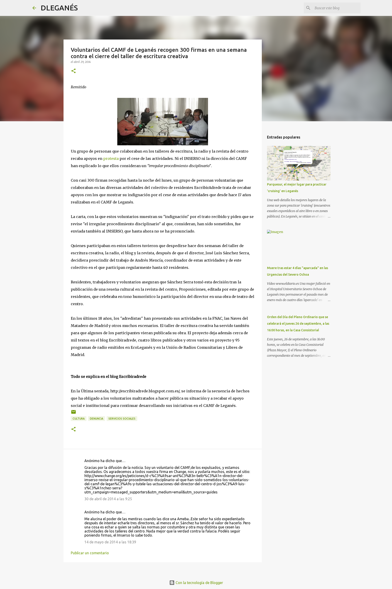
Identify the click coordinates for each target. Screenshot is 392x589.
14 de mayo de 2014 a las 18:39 (110, 542)
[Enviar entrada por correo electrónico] (73, 413)
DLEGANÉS (59, 8)
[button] (73, 71)
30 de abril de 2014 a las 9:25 (108, 499)
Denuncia (96, 418)
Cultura (79, 418)
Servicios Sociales (121, 418)
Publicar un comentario (90, 553)
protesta (111, 158)
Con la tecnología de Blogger (199, 583)
